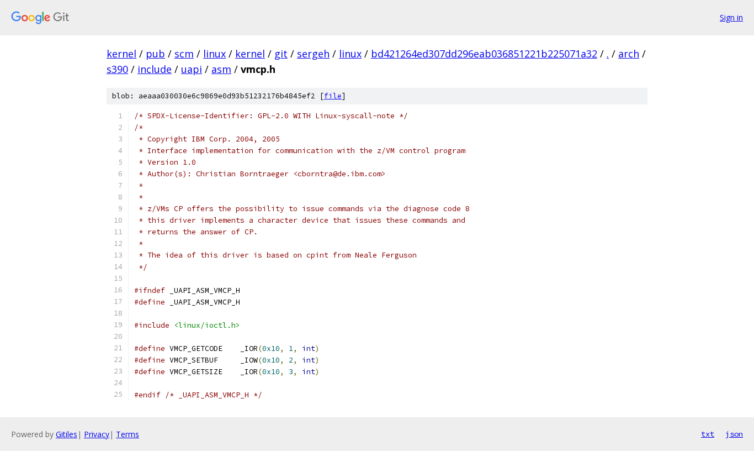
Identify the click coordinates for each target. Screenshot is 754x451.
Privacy (96, 434)
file (333, 96)
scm (184, 53)
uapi (191, 69)
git (281, 53)
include (154, 69)
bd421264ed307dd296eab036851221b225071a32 (484, 53)
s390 (117, 69)
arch (628, 53)
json (734, 434)
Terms (127, 434)
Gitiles (66, 434)
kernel (121, 53)
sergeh (313, 53)
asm (221, 69)
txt (707, 434)
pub (155, 53)
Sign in (731, 17)
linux (214, 53)
